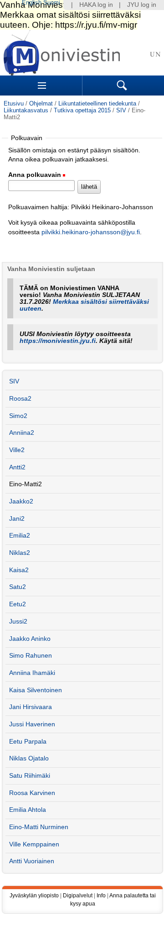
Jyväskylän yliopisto (34, 895)
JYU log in (141, 4)
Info (101, 895)
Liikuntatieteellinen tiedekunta (97, 103)
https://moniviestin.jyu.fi (58, 340)
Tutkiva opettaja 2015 (82, 110)
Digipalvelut (77, 895)
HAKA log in (96, 4)
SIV (121, 110)
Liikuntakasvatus (26, 110)
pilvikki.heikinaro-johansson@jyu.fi (90, 232)
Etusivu (14, 103)
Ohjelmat (41, 103)
